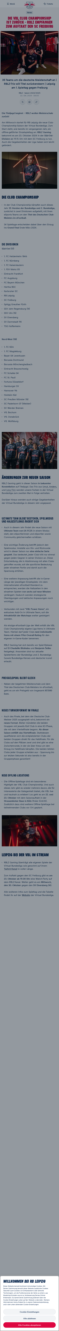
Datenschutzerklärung (40, 1302)
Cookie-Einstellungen (29, 1312)
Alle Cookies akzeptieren (29, 1325)
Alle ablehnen (29, 1318)
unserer (30, 1302)
